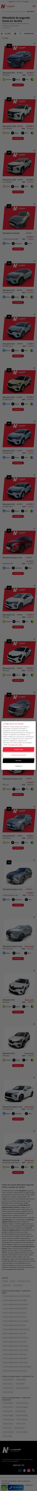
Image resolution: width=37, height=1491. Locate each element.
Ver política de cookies (15, 745)
